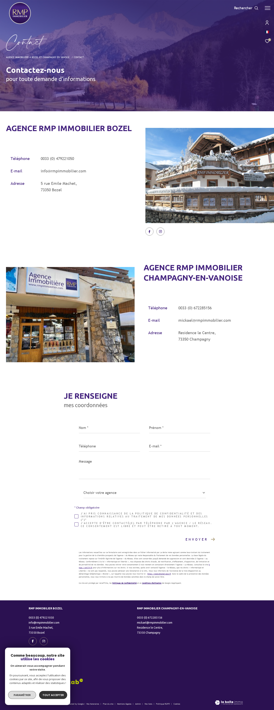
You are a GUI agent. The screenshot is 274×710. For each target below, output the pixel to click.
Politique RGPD (163, 704)
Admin (138, 704)
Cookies (177, 704)
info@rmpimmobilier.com (63, 171)
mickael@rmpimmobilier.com (204, 320)
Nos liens (149, 704)
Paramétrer (22, 695)
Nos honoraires (92, 704)
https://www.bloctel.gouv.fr (159, 574)
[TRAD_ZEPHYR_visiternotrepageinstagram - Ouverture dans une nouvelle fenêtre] (160, 232)
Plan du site (108, 704)
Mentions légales (124, 704)
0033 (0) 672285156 (195, 307)
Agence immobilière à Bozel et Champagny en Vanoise (38, 57)
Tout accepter (53, 695)
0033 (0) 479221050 (57, 158)
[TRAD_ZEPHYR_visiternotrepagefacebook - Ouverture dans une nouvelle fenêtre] (149, 232)
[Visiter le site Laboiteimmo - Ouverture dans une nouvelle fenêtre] (228, 702)
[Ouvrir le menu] (267, 8)
